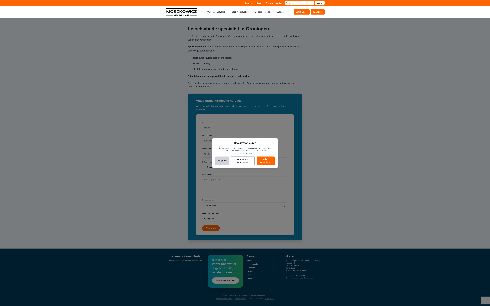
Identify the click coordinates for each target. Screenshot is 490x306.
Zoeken (320, 3)
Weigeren (222, 161)
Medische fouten (262, 12)
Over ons (269, 3)
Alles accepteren (265, 160)
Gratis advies (302, 12)
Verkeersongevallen (216, 12)
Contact (279, 3)
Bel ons (319, 12)
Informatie (249, 3)
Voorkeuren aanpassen (242, 160)
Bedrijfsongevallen (240, 12)
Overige (280, 12)
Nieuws (259, 3)
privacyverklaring (245, 153)
